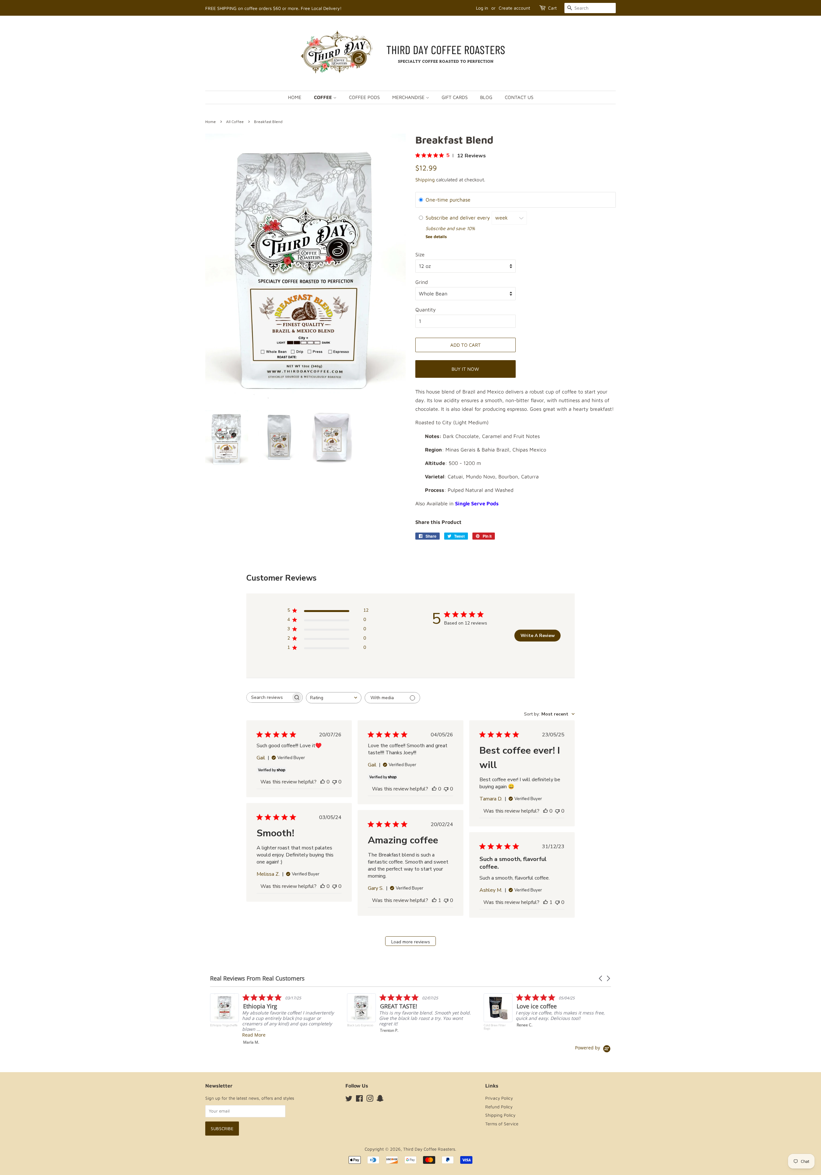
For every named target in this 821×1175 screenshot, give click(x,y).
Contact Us (519, 97)
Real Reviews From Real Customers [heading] (257, 978)
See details (436, 236)
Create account (514, 8)
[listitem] (274, 1015)
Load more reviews (410, 942)
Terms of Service (501, 1123)
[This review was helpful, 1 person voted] (434, 900)
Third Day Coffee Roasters (429, 1149)
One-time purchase (448, 200)
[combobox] (333, 697)
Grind (421, 282)
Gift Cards (455, 97)
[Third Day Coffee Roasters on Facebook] (359, 1099)
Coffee (323, 97)
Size (420, 254)
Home (294, 97)
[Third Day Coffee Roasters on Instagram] (369, 1099)
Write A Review (538, 636)
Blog (486, 97)
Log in (482, 8)
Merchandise (409, 97)
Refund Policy (498, 1106)
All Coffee (235, 121)
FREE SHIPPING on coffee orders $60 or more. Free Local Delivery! (273, 8)
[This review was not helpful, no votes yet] (334, 781)
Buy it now (465, 369)
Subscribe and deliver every (459, 217)
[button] (601, 978)
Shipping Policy (500, 1115)
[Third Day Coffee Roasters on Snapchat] (380, 1099)
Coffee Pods (364, 97)
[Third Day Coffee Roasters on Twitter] (348, 1099)
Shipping (425, 179)
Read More (527, 1035)
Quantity (425, 309)
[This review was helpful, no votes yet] (322, 781)
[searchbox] (269, 697)
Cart (552, 8)
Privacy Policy (499, 1098)
